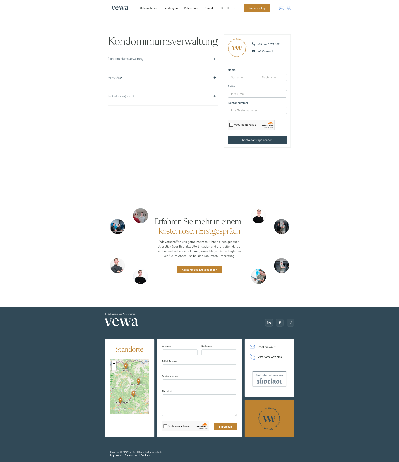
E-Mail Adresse (169, 361)
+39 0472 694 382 (268, 44)
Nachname (206, 346)
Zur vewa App (257, 8)
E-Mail (232, 86)
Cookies (145, 455)
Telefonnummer (238, 103)
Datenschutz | (133, 455)
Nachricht (167, 391)
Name (232, 70)
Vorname (166, 346)
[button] (138, 381)
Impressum (116, 455)
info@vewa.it (265, 51)
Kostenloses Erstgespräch (199, 269)
